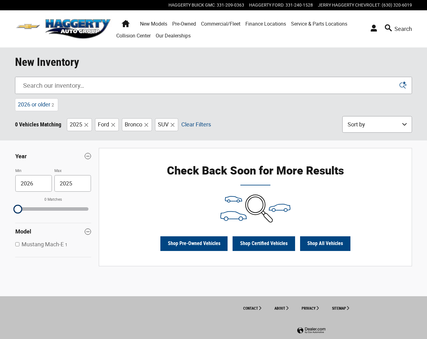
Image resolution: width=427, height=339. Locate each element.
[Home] (28, 28)
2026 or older (36, 104)
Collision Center (133, 36)
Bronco (133, 124)
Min (18, 171)
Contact (250, 308)
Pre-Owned (184, 24)
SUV (163, 124)
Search (403, 29)
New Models (153, 24)
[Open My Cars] (372, 29)
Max (58, 171)
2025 (76, 124)
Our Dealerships (173, 36)
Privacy (309, 308)
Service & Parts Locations (319, 24)
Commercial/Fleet (220, 24)
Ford (103, 124)
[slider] (17, 209)
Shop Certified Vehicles (264, 243)
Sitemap (339, 308)
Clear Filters (196, 124)
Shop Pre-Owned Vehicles (194, 243)
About (279, 308)
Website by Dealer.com (311, 330)
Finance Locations (265, 24)
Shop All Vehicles (325, 243)
